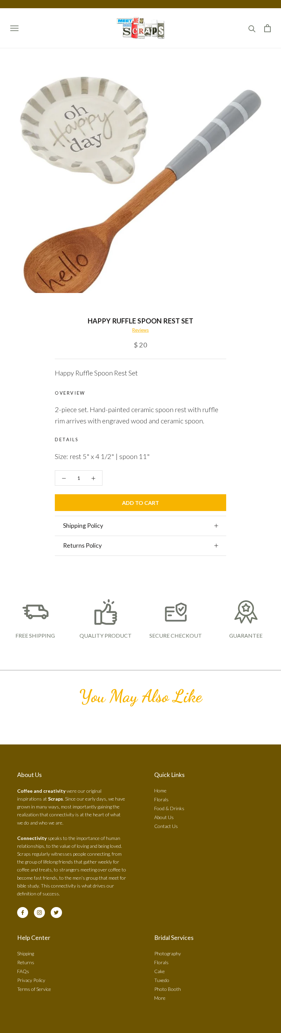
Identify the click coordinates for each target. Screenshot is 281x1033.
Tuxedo (161, 980)
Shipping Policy (83, 525)
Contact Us (166, 826)
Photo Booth (167, 989)
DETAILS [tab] (66, 439)
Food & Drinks (169, 808)
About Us (164, 817)
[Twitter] (56, 912)
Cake (159, 971)
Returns (25, 962)
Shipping (25, 953)
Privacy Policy (31, 980)
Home (160, 790)
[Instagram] (39, 912)
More (160, 998)
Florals (161, 799)
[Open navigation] (14, 28)
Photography (167, 953)
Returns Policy (82, 545)
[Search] (252, 28)
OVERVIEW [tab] (70, 393)
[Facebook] (22, 912)
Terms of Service (34, 989)
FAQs (23, 971)
